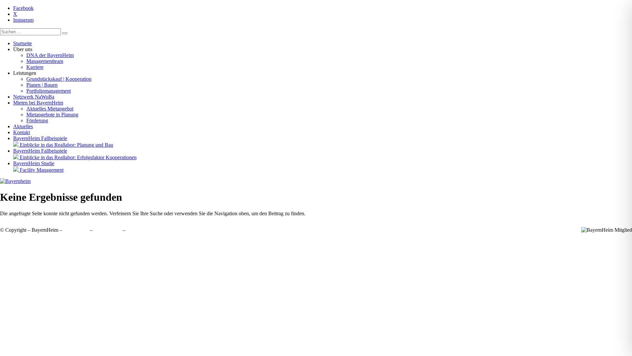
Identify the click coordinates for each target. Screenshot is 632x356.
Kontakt (21, 132)
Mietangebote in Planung (52, 114)
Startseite (22, 43)
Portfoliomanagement (48, 91)
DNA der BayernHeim (50, 55)
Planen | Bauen (42, 85)
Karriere (34, 67)
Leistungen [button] (24, 73)
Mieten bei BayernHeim (38, 102)
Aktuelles (23, 126)
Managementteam (44, 61)
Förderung (37, 120)
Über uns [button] (22, 49)
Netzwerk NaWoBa (33, 97)
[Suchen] (64, 33)
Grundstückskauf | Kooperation (59, 79)
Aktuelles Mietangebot (49, 108)
